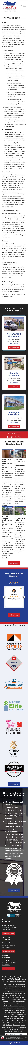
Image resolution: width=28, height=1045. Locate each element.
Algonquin (11, 984)
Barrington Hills (19, 986)
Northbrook (7, 1016)
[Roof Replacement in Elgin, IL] (20, 510)
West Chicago (12, 1029)
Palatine (6, 1018)
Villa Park (8, 1027)
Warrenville (15, 1027)
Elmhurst (13, 999)
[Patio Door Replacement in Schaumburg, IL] (20, 453)
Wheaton (7, 1031)
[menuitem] (20, 6)
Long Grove (7, 1012)
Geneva (5, 1001)
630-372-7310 (14, 343)
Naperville (11, 1014)
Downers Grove (6, 997)
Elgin (21, 997)
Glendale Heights (20, 1001)
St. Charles (9, 1025)
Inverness (21, 1006)
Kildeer (9, 1008)
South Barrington (16, 1023)
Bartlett (7, 989)
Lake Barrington (16, 1008)
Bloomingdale (7, 991)
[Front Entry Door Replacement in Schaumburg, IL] (7, 453)
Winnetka (19, 1031)
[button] (26, 1038)
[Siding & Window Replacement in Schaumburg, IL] (7, 510)
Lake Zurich (12, 1010)
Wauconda (22, 1027)
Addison (5, 984)
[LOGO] (11, 6)
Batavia (13, 989)
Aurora (5, 986)
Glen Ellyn (11, 1001)
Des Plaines (22, 995)
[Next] (23, 491)
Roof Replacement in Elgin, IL (20, 518)
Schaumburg (21, 1020)
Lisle (17, 1010)
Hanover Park (13, 1003)
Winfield (13, 1031)
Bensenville (19, 989)
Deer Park (8, 995)
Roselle (15, 1020)
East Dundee (15, 997)
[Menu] (24, 6)
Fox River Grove (21, 999)
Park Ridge (13, 1018)
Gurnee (6, 1003)
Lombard (22, 1010)
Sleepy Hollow (7, 1023)
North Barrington (20, 1014)
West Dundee (20, 1029)
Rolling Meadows (7, 1020)
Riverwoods (20, 1018)
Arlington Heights (20, 984)
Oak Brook (21, 1016)
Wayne (5, 1029)
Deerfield (15, 995)
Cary (18, 993)
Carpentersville (12, 993)
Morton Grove (15, 1012)
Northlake (14, 1016)
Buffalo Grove (16, 991)
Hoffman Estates (13, 1006)
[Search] (20, 6)
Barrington (11, 986)
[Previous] (4, 491)
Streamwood (16, 1025)
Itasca (4, 1008)
